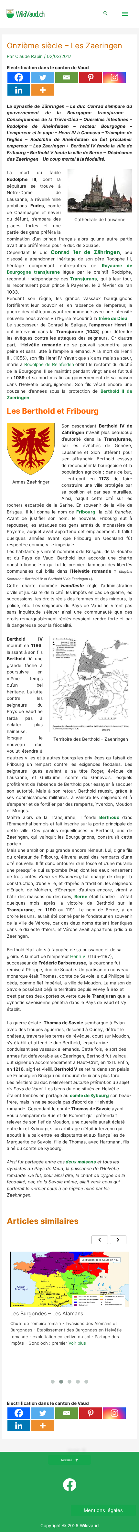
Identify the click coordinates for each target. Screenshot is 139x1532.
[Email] (66, 77)
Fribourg (85, 511)
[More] (42, 90)
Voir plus (77, 1343)
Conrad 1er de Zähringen (85, 252)
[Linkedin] (18, 90)
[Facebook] (18, 77)
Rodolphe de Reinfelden (49, 364)
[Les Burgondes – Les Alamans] (69, 1279)
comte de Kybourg (89, 1095)
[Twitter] (42, 77)
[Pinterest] (90, 77)
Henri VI (78, 956)
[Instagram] (114, 77)
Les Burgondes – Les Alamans (46, 1313)
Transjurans (83, 278)
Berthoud (109, 817)
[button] (106, 13)
